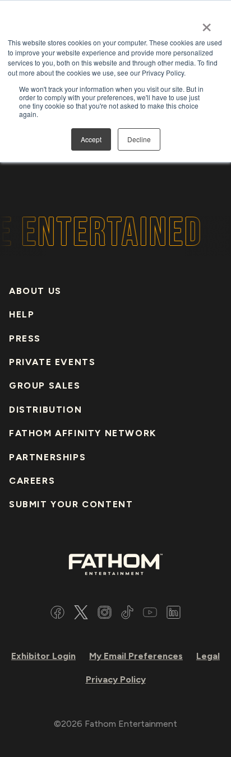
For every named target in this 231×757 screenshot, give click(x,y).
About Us (35, 291)
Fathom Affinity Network (82, 433)
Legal (208, 656)
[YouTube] (150, 614)
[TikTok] (127, 614)
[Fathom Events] (115, 563)
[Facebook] (57, 614)
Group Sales (45, 385)
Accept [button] (91, 139)
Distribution (45, 409)
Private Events (52, 362)
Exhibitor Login (43, 656)
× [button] (206, 24)
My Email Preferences (136, 656)
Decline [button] (139, 139)
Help (21, 314)
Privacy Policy (116, 679)
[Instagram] (105, 614)
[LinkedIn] (174, 614)
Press (25, 338)
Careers (32, 480)
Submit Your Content (71, 504)
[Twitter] (81, 614)
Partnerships (47, 457)
